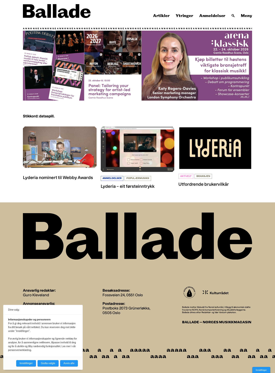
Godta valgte (48, 363)
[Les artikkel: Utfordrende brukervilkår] (215, 156)
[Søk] (233, 15)
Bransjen (203, 176)
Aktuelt (186, 176)
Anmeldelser (212, 16)
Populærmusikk (137, 178)
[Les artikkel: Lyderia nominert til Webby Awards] (60, 153)
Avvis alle (68, 363)
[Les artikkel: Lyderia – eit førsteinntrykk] (137, 157)
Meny (246, 16)
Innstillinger (261, 370)
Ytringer (184, 16)
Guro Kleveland (36, 295)
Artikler (161, 16)
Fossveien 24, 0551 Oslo (122, 295)
